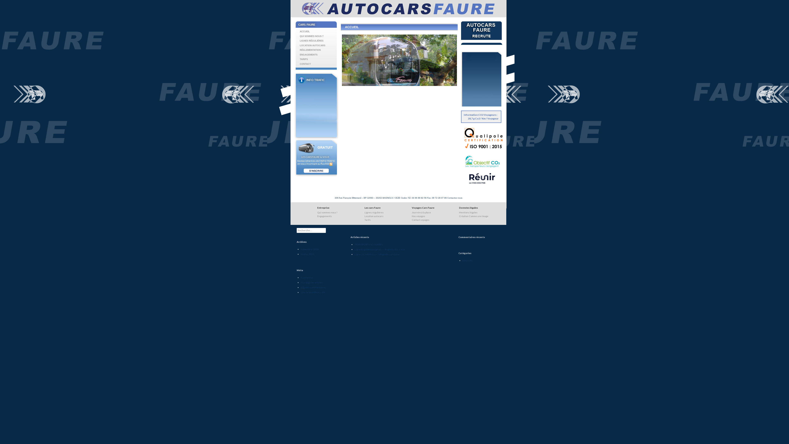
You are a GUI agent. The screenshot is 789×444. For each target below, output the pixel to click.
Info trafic (468, 260)
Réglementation (310, 50)
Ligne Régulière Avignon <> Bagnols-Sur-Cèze (380, 249)
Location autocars (312, 45)
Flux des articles (312, 282)
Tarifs (304, 59)
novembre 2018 (309, 249)
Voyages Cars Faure (423, 207)
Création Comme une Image (473, 216)
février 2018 (308, 254)
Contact (305, 64)
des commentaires (313, 287)
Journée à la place (421, 212)
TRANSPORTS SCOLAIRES (369, 244)
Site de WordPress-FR (313, 292)
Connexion (307, 277)
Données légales (468, 207)
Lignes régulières (311, 40)
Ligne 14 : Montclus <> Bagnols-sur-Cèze (319, 89)
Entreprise (323, 207)
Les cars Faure (373, 207)
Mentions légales (468, 212)
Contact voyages (420, 220)
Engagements (308, 54)
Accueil (305, 31)
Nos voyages (418, 216)
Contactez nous (454, 198)
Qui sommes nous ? (312, 36)
